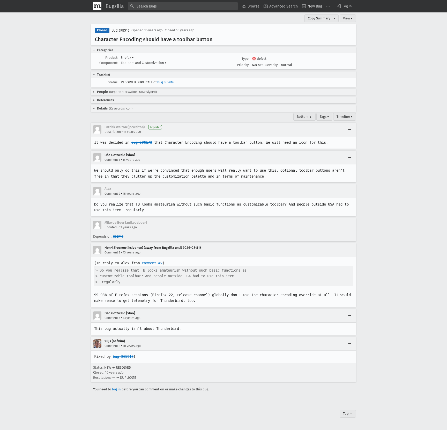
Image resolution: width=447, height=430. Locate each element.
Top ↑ (348, 414)
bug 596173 (141, 142)
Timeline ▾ (345, 117)
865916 (118, 236)
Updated (111, 227)
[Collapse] (350, 129)
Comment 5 (112, 346)
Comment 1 (112, 160)
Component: (108, 63)
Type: (245, 59)
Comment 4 (112, 318)
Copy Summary (319, 18)
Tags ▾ (324, 117)
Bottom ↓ (304, 117)
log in (116, 389)
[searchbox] (183, 6)
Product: (111, 58)
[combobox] (183, 6)
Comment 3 (112, 252)
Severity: (271, 65)
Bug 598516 (120, 30)
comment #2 (152, 263)
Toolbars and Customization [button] (144, 63)
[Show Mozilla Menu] (97, 6)
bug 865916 (165, 82)
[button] (344, 6)
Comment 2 (112, 193)
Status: (113, 82)
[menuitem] (251, 6)
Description (113, 132)
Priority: (243, 65)
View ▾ (348, 18)
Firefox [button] (127, 58)
